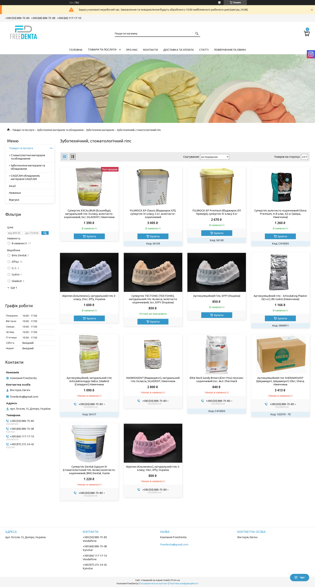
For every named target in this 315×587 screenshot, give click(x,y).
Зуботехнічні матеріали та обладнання (60, 130)
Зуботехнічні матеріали (100, 130)
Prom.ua (175, 580)
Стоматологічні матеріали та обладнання (28, 157)
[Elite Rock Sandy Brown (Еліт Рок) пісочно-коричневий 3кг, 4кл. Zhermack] (216, 354)
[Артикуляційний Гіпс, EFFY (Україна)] (216, 272)
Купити (91, 236)
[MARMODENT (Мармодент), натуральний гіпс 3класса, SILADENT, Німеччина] (153, 354)
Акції (12, 185)
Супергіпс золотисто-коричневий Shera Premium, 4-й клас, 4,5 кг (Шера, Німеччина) (280, 214)
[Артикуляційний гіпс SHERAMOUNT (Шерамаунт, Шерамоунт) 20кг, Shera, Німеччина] (280, 354)
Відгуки (14, 199)
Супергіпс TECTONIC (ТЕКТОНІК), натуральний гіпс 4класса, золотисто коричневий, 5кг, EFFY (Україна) (153, 299)
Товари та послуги (102, 49)
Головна (75, 49)
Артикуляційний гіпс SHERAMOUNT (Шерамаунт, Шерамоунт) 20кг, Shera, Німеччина (280, 381)
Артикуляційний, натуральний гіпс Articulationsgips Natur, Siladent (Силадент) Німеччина (89, 381)
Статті (204, 49)
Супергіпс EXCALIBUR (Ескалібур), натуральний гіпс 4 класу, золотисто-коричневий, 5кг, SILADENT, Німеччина (89, 214)
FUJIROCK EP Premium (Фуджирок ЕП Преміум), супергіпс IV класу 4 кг (216, 212)
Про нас (132, 49)
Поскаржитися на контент (154, 583)
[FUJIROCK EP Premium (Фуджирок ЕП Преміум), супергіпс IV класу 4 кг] (216, 187)
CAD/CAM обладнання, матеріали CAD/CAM (25, 177)
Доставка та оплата (178, 49)
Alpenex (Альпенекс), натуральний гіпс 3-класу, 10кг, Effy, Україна (153, 468)
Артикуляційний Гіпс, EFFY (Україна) (216, 295)
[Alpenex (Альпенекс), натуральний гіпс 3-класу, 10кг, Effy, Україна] (153, 443)
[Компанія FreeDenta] (23, 32)
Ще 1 (14, 287)
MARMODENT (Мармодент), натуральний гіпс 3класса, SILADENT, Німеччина (153, 379)
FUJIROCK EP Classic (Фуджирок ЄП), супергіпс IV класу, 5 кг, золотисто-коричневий (153, 214)
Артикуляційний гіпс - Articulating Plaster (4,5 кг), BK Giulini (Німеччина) (280, 297)
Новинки (15, 192)
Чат (302, 577)
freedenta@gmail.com (24, 396)
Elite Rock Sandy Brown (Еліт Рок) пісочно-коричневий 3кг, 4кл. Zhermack (217, 379)
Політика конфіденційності (184, 583)
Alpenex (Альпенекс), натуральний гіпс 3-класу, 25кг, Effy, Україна (89, 297)
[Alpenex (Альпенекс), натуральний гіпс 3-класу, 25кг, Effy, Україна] (89, 272)
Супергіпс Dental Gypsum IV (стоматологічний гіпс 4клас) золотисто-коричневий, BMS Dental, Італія (89, 470)
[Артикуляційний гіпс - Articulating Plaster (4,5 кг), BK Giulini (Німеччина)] (280, 272)
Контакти (150, 49)
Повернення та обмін (230, 49)
